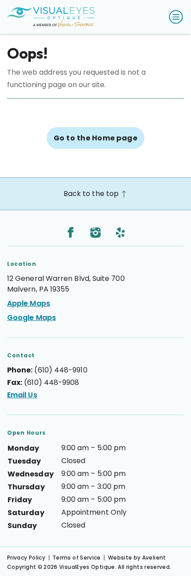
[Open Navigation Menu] (174, 17)
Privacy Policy (26, 557)
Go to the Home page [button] (95, 138)
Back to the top (92, 193)
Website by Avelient (137, 557)
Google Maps (31, 317)
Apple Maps (28, 303)
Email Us (22, 395)
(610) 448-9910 (60, 370)
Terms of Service (76, 557)
